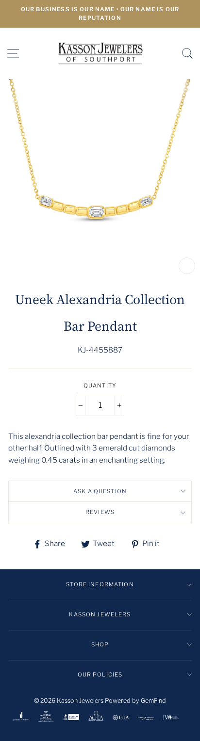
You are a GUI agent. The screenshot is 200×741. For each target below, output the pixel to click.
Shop (100, 644)
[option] (100, 14)
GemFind (153, 700)
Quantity (100, 385)
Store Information (100, 584)
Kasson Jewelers (100, 614)
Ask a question (100, 491)
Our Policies (100, 674)
